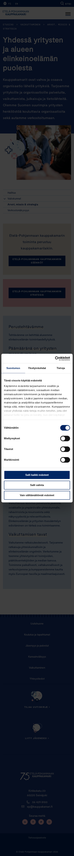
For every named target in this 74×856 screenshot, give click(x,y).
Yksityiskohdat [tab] (37, 368)
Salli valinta (37, 485)
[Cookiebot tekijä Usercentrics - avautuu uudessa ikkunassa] (55, 358)
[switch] (65, 438)
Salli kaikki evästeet (37, 474)
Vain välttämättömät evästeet (37, 495)
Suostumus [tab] (13, 368)
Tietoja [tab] (61, 368)
